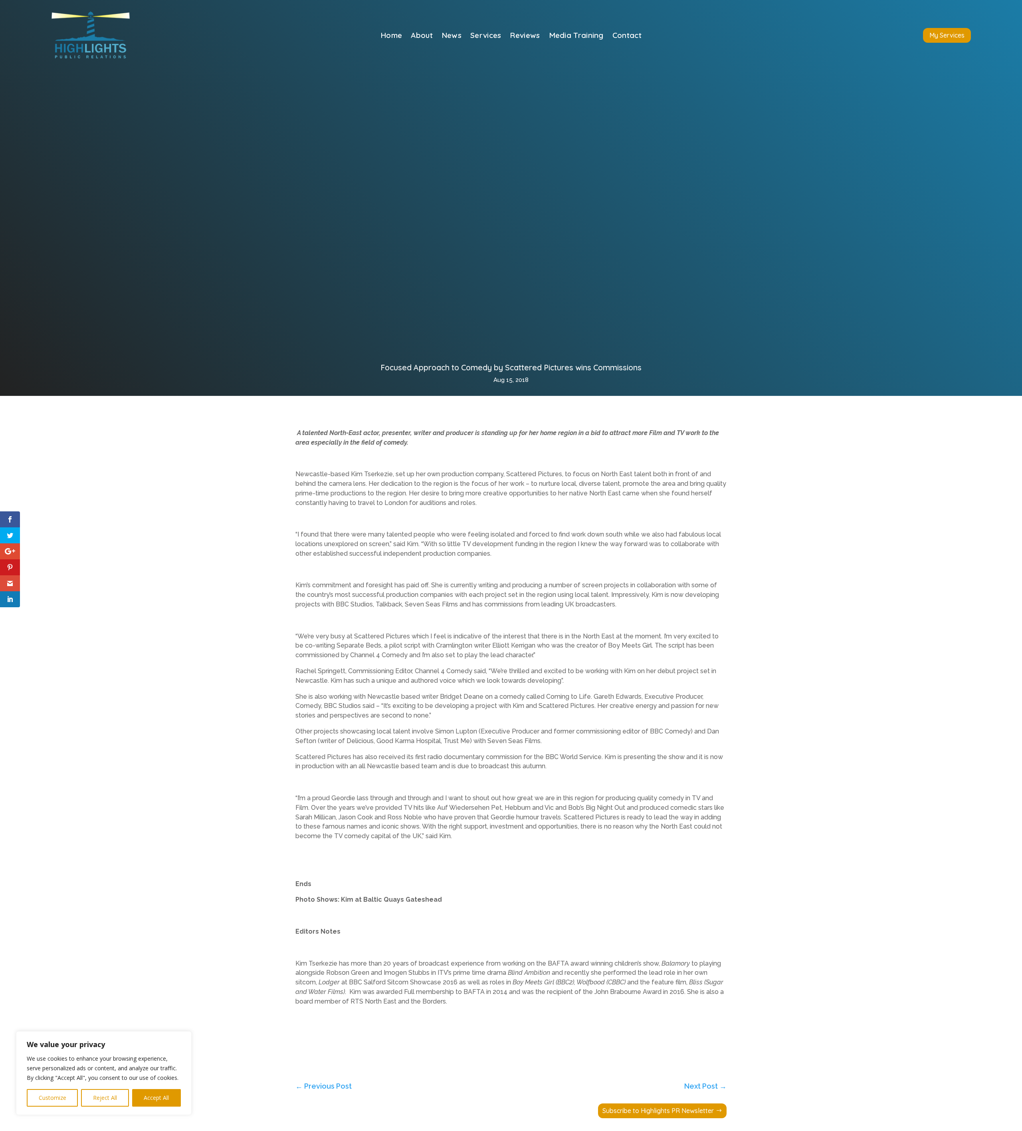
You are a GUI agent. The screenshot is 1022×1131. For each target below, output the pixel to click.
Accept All (156, 1097)
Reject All (105, 1097)
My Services (947, 35)
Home (391, 36)
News (451, 36)
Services (485, 36)
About (422, 36)
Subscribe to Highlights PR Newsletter (658, 1111)
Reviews (525, 36)
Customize (52, 1097)
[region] (104, 1073)
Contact (627, 36)
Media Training (576, 36)
